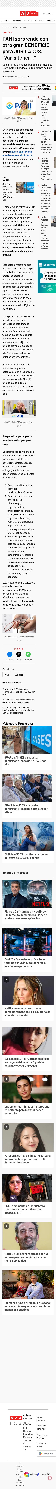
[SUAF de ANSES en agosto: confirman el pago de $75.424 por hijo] (25, 187)
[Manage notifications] (50, 1478)
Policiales (51, 21)
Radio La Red (47, 14)
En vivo (34, 14)
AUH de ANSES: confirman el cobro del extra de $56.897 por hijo (18, 701)
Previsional (6, 27)
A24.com (27, 1415)
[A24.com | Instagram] (20, 1423)
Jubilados (22, 27)
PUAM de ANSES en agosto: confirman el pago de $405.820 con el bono (18, 692)
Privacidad (41, 1426)
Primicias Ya (40, 21)
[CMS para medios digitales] (43, 1474)
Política (7, 21)
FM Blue (27, 1431)
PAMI (15, 27)
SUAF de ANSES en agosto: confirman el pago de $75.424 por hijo (8, 192)
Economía (17, 21)
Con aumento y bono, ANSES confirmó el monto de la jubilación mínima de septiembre (18, 710)
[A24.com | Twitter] (15, 1423)
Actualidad (27, 21)
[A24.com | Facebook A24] (11, 1423)
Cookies (40, 1438)
